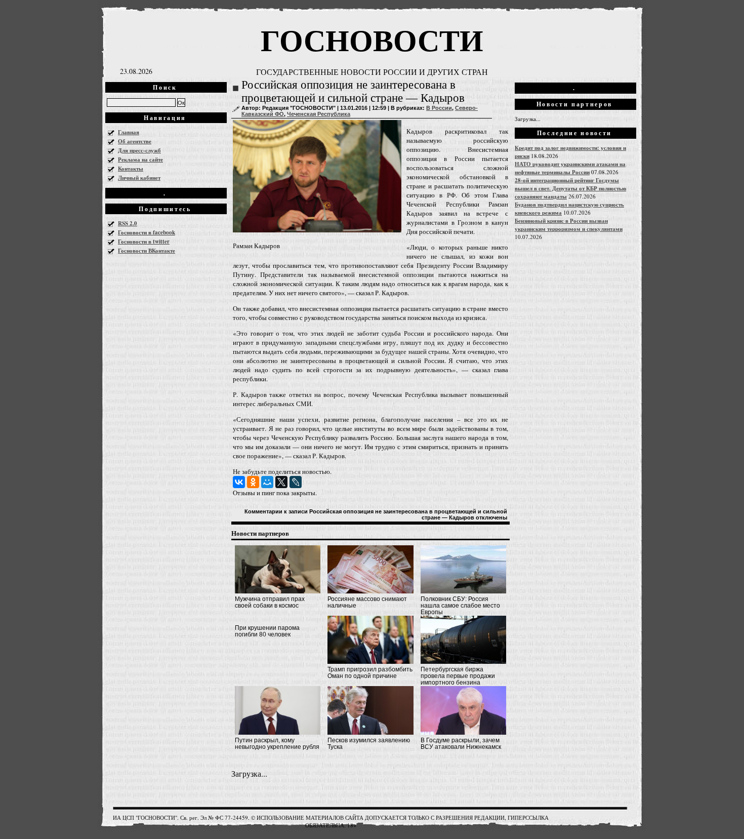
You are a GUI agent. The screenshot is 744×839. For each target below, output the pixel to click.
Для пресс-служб (139, 150)
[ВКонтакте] (239, 482)
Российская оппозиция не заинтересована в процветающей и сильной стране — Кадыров (353, 91)
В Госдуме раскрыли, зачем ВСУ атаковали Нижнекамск (461, 743)
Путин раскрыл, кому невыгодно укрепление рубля (277, 743)
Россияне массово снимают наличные (367, 602)
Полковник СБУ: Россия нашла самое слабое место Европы (460, 605)
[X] (281, 482)
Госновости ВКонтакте (146, 251)
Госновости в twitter (144, 241)
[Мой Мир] (267, 482)
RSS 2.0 (127, 223)
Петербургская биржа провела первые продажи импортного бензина (458, 676)
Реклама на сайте (140, 159)
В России (439, 108)
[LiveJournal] (296, 482)
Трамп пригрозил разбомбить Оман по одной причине (369, 673)
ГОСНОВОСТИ (372, 39)
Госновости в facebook (146, 232)
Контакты (130, 169)
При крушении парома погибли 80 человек (267, 631)
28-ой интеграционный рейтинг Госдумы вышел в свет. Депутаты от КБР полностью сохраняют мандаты (570, 188)
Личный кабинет (139, 178)
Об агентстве (134, 141)
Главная (128, 132)
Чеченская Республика (318, 114)
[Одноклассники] (253, 482)
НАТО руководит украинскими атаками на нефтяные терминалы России (570, 168)
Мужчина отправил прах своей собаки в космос (270, 602)
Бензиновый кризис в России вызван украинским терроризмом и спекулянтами (569, 225)
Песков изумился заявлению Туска (368, 743)
